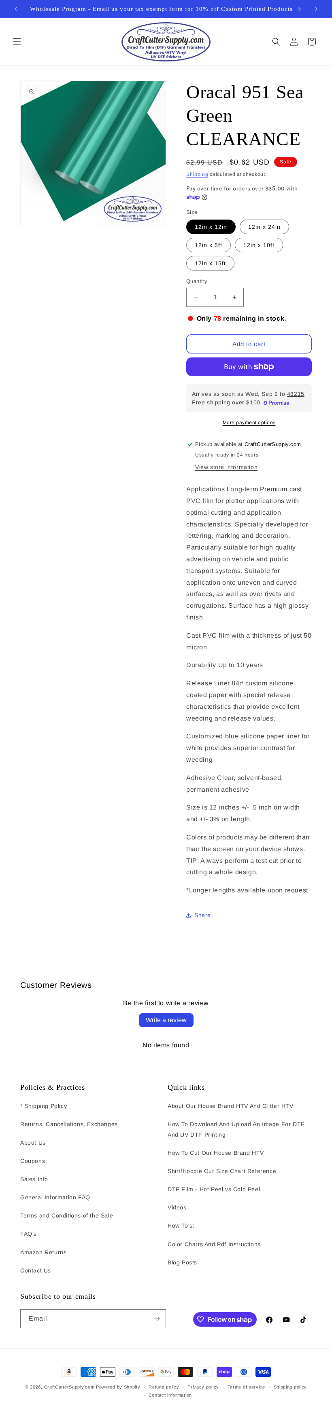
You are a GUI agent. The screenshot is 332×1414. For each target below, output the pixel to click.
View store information (226, 467)
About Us (33, 1142)
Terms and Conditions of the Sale (66, 1215)
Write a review (166, 1020)
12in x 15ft (210, 263)
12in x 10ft (259, 245)
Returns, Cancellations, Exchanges (69, 1124)
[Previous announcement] (16, 9)
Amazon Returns (43, 1252)
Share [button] (202, 915)
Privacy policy (203, 1386)
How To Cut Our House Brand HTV (216, 1153)
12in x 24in (264, 227)
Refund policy (164, 1386)
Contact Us (35, 1270)
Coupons (32, 1161)
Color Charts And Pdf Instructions (214, 1244)
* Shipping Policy (43, 1106)
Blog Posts (182, 1262)
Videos (177, 1207)
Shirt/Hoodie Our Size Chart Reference (222, 1171)
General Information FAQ (55, 1197)
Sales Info (34, 1179)
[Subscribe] (157, 1318)
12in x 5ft (208, 245)
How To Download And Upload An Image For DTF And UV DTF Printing (236, 1129)
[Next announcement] (316, 9)
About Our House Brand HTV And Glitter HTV (231, 1106)
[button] (17, 42)
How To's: (181, 1225)
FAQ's (28, 1233)
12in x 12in (211, 227)
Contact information (170, 1395)
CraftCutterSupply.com (69, 1386)
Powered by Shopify (118, 1386)
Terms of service (246, 1386)
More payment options (249, 422)
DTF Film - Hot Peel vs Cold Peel (214, 1189)
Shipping (197, 174)
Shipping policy (290, 1386)
